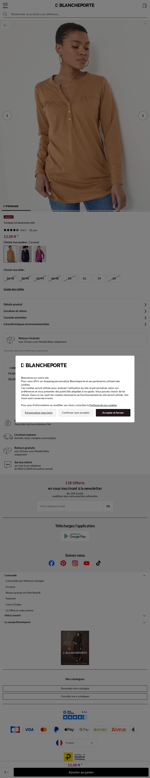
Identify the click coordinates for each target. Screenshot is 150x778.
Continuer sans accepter (76, 412)
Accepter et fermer (113, 412)
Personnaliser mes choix (38, 412)
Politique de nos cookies (103, 405)
